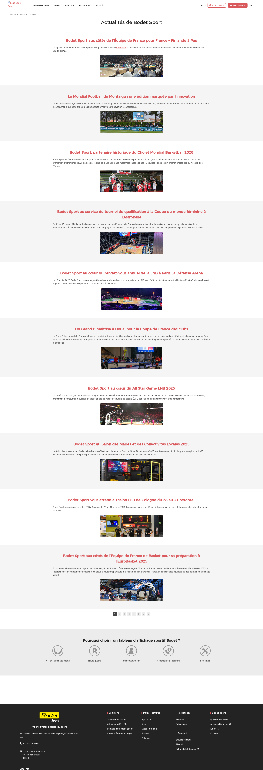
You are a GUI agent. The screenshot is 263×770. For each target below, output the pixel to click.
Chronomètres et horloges (119, 733)
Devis (203, 5)
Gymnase (146, 719)
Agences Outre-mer (219, 724)
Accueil (13, 14)
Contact (214, 733)
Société (99, 5)
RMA (178, 744)
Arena (144, 724)
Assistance (218, 5)
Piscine (144, 733)
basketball (121, 47)
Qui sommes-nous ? (220, 719)
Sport (57, 5)
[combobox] (252, 5)
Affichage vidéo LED (117, 724)
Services (180, 719)
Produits (69, 5)
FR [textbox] (251, 5)
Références (181, 724)
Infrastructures (41, 5)
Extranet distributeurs (186, 749)
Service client (182, 739)
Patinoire (145, 738)
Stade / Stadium (149, 728)
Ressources (84, 5)
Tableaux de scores (116, 719)
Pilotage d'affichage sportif (120, 728)
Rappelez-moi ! (238, 5)
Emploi (213, 728)
